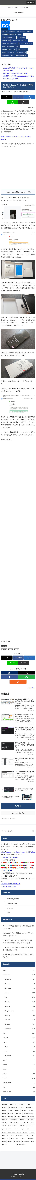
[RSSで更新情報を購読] (18, 682)
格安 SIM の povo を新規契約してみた (15, 73)
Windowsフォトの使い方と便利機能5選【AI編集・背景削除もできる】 (18, 949)
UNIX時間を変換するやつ (21, 55)
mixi (28, 852)
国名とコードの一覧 (23, 49)
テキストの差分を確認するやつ (9, 43)
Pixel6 (11, 649)
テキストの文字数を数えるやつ (19, 40)
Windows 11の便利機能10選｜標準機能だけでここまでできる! (19, 927)
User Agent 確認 (6, 40)
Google (5, 649)
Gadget (5, 646)
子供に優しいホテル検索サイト (24, 31)
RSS (8, 912)
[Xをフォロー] (26, 672)
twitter (3, 852)
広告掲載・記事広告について (10, 884)
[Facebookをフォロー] (9, 677)
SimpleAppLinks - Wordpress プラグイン (12, 34)
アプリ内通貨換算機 (21, 52)
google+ (23, 852)
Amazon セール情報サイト (8, 31)
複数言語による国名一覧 (8, 52)
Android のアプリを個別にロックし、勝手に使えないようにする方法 (18, 934)
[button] (23, 102)
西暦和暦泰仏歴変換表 (7, 55)
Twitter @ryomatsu (13, 899)
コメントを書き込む (18, 813)
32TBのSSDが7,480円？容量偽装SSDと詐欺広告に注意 (18, 956)
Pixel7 (17, 649)
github (33, 852)
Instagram (9, 852)
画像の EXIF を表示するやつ (9, 49)
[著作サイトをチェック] (9, 672)
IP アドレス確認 (21, 37)
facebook (16, 852)
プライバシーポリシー (8, 886)
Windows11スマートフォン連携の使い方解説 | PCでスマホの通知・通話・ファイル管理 (18, 941)
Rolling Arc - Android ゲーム (9, 37)
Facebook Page (12, 903)
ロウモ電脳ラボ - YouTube (9, 857)
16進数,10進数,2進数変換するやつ (10, 46)
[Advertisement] (18, 168)
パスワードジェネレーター (25, 43)
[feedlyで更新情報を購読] (26, 677)
